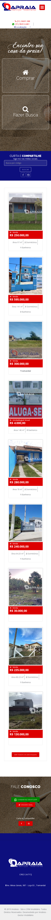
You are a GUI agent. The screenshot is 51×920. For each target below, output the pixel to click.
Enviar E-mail (27, 805)
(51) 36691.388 (23, 21)
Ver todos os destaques (25, 754)
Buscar (25, 169)
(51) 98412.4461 (22, 24)
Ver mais (25, 79)
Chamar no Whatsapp (27, 799)
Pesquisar (25, 116)
